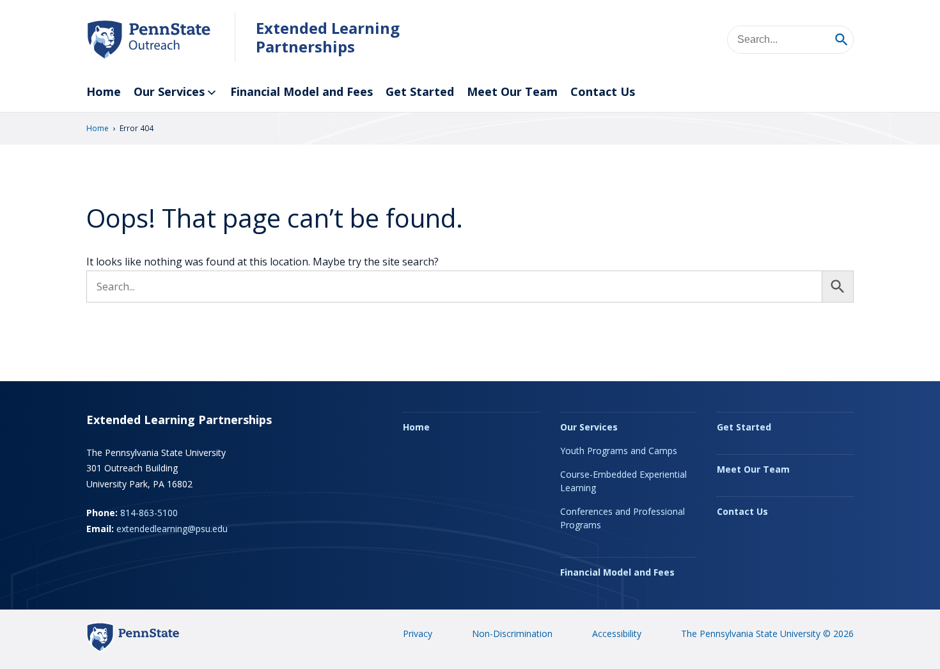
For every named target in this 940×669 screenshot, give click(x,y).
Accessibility (616, 633)
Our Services (169, 91)
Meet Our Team (512, 91)
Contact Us (602, 91)
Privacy (417, 633)
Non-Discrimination (512, 633)
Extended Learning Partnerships (328, 37)
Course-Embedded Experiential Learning (623, 481)
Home (103, 91)
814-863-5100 (149, 513)
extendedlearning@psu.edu (172, 529)
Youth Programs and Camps (618, 451)
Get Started (420, 91)
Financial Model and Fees (301, 91)
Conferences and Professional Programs (622, 518)
